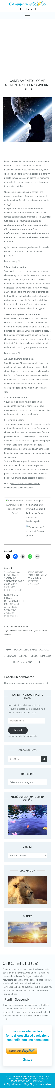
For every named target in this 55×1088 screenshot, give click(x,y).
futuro (30, 630)
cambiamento (14, 630)
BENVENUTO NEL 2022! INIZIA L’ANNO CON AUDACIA (37, 575)
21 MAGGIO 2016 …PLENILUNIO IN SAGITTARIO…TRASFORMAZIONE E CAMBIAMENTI (14, 578)
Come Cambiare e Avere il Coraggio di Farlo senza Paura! (35, 508)
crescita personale (20, 626)
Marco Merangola (34, 500)
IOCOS (40, 1080)
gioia (36, 630)
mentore (7, 634)
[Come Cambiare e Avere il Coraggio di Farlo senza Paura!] (15, 500)
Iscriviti (18, 730)
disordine (24, 630)
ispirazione (43, 630)
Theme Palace (44, 1084)
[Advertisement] (27, 48)
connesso (20, 683)
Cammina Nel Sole (23, 1076)
